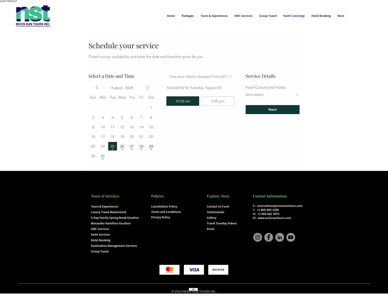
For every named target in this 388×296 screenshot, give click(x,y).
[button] (243, 15)
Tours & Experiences (104, 206)
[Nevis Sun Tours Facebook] (268, 237)
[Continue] (193, 289)
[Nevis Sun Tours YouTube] (290, 237)
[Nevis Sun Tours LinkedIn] (279, 237)
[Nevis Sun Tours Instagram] (257, 237)
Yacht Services (100, 234)
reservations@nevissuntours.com (279, 206)
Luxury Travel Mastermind (108, 212)
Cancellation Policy (164, 206)
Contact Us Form (218, 206)
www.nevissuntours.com (274, 218)
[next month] (147, 87)
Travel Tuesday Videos (222, 223)
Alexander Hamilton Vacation (111, 223)
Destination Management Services (114, 246)
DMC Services (100, 229)
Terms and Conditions (166, 212)
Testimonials (215, 212)
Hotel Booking (100, 240)
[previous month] (96, 87)
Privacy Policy (160, 217)
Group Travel (99, 251)
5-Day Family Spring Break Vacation (115, 218)
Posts (210, 229)
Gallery (211, 218)
